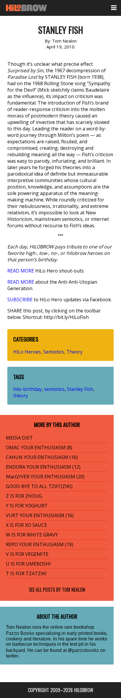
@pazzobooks (83, 650)
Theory (74, 352)
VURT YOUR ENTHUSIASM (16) (40, 515)
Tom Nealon (73, 589)
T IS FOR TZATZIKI (26, 573)
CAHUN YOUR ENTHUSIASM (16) (42, 457)
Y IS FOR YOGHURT (27, 505)
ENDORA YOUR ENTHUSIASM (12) (43, 467)
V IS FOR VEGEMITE (27, 554)
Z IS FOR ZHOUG (24, 496)
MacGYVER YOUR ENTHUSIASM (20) (45, 476)
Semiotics (53, 352)
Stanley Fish (80, 389)
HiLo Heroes (27, 352)
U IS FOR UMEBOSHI (28, 564)
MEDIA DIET (19, 438)
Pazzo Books (20, 633)
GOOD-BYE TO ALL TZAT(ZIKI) (39, 486)
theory (20, 395)
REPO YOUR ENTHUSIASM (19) (39, 544)
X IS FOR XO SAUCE (26, 525)
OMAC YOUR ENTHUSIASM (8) (39, 447)
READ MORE (20, 271)
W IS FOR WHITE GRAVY (32, 535)
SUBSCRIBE (20, 299)
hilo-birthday (27, 389)
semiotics (54, 389)
